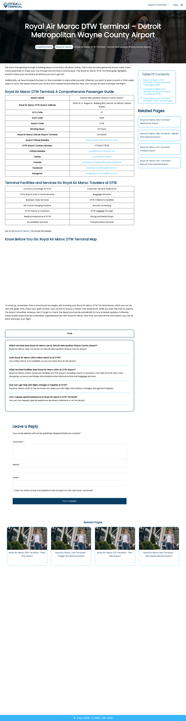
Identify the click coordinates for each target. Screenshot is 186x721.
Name (16, 464)
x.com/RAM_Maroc (102, 156)
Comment (18, 441)
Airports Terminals (157, 4)
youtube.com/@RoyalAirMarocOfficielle (102, 162)
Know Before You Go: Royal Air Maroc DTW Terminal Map (157, 99)
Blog (175, 4)
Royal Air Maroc (64, 47)
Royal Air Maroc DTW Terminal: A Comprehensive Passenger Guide (157, 82)
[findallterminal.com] (13, 5)
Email (16, 477)
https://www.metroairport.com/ (102, 140)
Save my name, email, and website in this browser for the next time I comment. (54, 490)
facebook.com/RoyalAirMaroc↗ (102, 167)
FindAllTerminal (44, 47)
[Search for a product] (182, 5)
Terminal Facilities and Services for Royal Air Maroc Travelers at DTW (157, 91)
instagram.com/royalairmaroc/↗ (101, 173)
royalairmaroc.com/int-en (102, 151)
